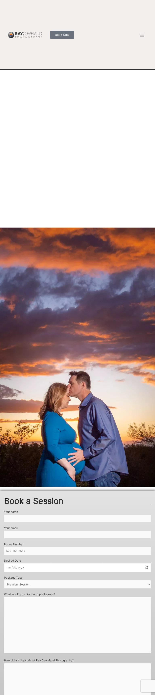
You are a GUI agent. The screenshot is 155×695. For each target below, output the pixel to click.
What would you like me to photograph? (30, 594)
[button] (142, 34)
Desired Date (12, 560)
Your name (11, 511)
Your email (11, 528)
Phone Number (13, 544)
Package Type (13, 577)
